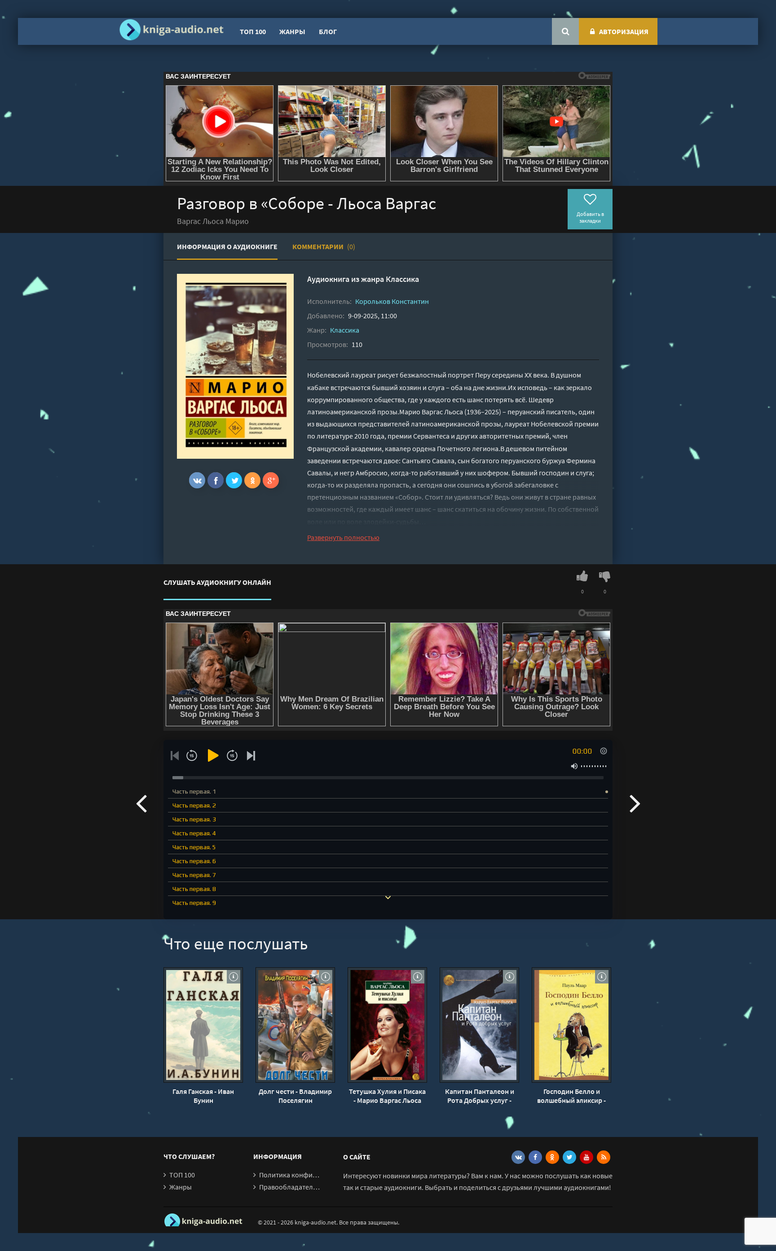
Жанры (292, 31)
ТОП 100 (253, 31)
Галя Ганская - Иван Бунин (203, 1096)
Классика (402, 279)
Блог (328, 31)
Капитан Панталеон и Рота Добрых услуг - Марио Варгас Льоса (479, 1096)
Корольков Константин (392, 301)
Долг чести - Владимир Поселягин (295, 1096)
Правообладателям (290, 1186)
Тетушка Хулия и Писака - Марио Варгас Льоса (387, 1096)
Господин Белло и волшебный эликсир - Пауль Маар (571, 1096)
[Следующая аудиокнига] (635, 802)
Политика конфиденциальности (310, 1174)
